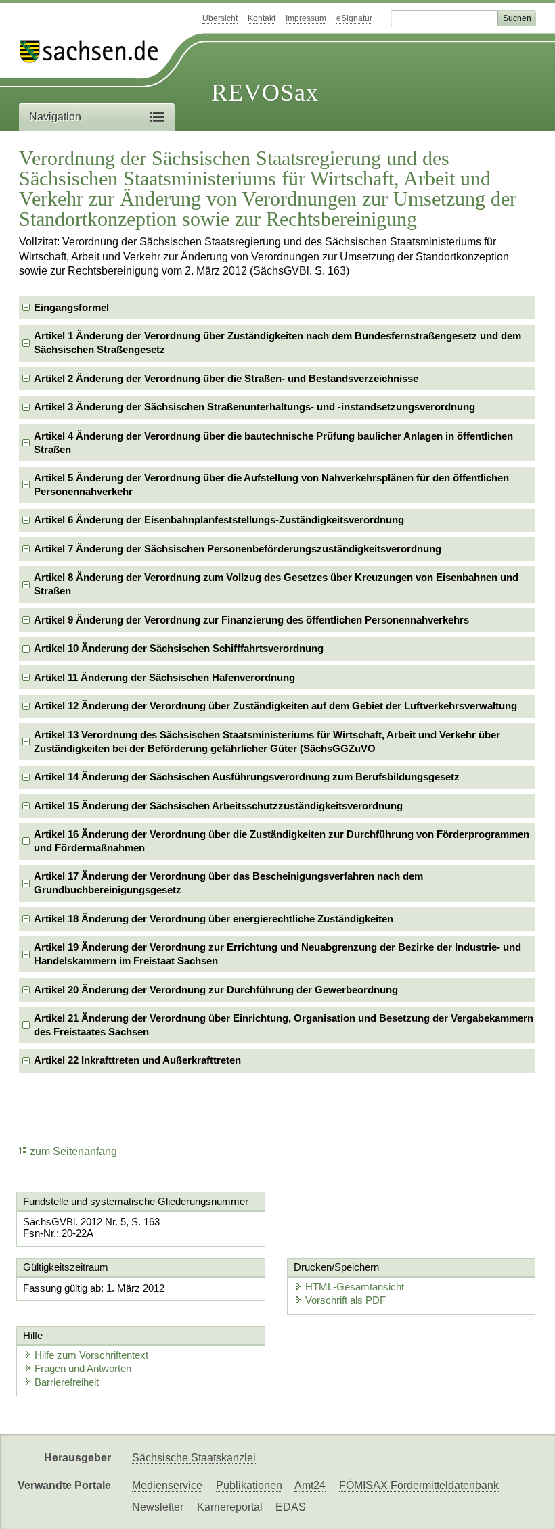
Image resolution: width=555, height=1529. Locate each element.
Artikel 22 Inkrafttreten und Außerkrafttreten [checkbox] (137, 1060)
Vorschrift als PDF (345, 1300)
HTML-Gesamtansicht (354, 1286)
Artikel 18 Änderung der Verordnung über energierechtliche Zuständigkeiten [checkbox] (213, 918)
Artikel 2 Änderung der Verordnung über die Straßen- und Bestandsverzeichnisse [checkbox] (226, 378)
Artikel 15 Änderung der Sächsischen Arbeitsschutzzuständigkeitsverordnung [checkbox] (218, 805)
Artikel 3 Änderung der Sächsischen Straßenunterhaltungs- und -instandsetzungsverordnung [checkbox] (254, 407)
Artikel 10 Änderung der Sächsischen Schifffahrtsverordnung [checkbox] (179, 648)
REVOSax (265, 92)
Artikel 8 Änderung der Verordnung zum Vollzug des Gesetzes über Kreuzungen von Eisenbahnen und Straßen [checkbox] (276, 583)
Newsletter (157, 1507)
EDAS (290, 1507)
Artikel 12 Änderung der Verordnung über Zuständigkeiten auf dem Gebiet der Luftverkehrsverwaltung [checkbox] (275, 705)
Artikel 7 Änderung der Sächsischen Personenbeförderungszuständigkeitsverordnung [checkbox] (237, 549)
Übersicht (220, 18)
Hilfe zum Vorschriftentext (91, 1355)
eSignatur (354, 18)
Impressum (306, 18)
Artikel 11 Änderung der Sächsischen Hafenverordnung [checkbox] (164, 677)
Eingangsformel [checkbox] (71, 307)
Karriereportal (230, 1507)
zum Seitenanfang (73, 1151)
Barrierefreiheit (67, 1382)
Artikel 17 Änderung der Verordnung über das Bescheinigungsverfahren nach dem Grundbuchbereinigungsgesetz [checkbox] (228, 882)
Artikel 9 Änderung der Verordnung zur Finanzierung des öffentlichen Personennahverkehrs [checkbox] (251, 620)
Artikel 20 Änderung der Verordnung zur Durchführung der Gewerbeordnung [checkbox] (216, 989)
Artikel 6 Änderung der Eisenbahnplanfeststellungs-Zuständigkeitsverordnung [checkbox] (219, 519)
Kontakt (261, 18)
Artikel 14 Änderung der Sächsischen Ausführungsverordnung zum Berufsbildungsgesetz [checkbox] (247, 776)
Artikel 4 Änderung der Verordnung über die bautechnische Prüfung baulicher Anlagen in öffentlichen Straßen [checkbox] (273, 442)
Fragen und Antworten (83, 1368)
